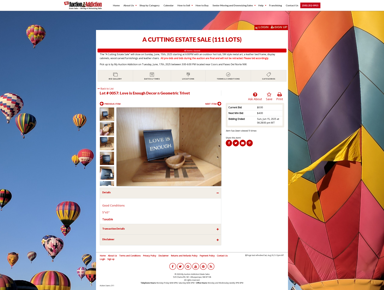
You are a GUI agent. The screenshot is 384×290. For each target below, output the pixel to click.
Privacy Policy (149, 255)
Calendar (169, 5)
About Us (128, 5)
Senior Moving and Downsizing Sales (233, 5)
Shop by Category (150, 5)
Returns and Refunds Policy (184, 255)
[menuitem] (116, 5)
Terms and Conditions (130, 255)
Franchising (275, 5)
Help (261, 5)
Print (279, 99)
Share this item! (233, 137)
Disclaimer (163, 255)
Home (116, 5)
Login (263, 27)
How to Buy (202, 5)
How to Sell (183, 5)
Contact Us (292, 5)
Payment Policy (207, 255)
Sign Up (280, 27)
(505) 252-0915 (310, 5)
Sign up (110, 259)
